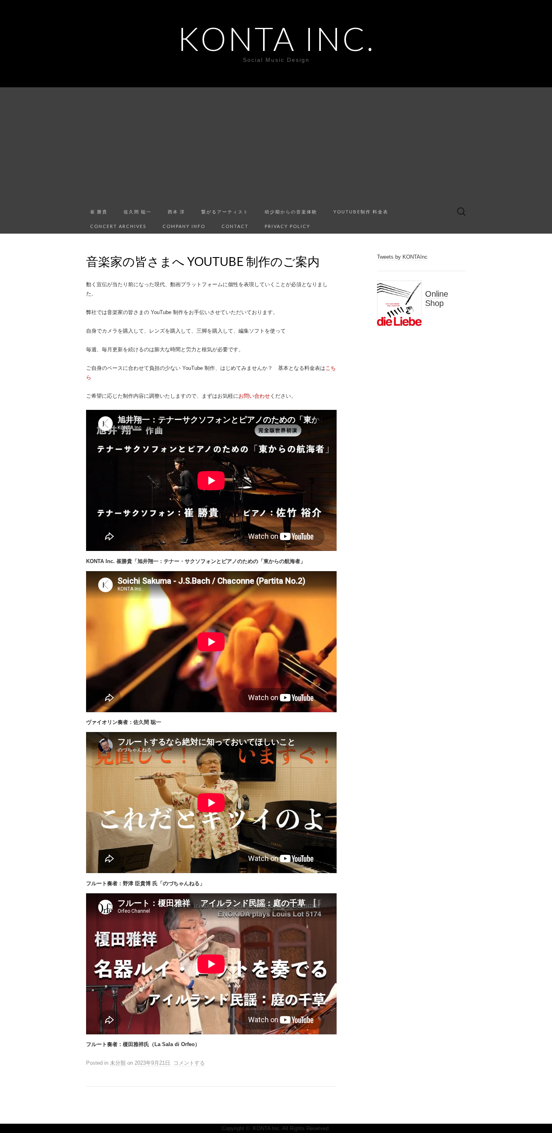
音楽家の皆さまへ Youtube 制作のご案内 (203, 261)
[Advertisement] (276, 143)
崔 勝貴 (98, 211)
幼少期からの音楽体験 (291, 211)
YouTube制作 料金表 (360, 211)
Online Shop (436, 298)
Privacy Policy (287, 226)
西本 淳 (176, 211)
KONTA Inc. (276, 38)
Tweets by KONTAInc (402, 257)
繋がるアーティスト (225, 211)
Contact (235, 226)
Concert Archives (118, 226)
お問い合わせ (254, 396)
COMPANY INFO (183, 226)
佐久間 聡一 (138, 211)
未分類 (118, 1063)
